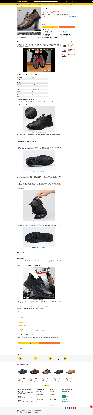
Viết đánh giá (50, 343)
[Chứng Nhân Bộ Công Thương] (64, 401)
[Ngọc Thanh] (27, 308)
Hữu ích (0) (20, 325)
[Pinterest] (73, 408)
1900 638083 (39, 391)
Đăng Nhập (67, 1)
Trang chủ (52, 391)
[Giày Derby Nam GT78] (64, 46)
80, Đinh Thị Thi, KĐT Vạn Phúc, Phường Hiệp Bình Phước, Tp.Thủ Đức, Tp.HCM (26, 393)
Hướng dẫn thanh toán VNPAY (40, 403)
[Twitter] (71, 408)
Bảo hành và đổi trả (40, 392)
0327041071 (20, 398)
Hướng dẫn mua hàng (40, 394)
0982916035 (20, 403)
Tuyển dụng (53, 394)
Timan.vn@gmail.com (22, 413)
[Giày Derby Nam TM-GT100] (64, 56)
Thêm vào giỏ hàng (50, 27)
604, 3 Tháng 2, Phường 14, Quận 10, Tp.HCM (25, 397)
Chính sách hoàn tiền (40, 401)
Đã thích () (38, 37)
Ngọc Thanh (30, 308)
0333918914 (20, 394)
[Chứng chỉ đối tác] (52, 403)
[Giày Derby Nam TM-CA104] (58, 371)
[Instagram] (67, 408)
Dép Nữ (39, 4)
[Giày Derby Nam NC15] (64, 51)
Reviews (61, 4)
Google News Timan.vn (54, 397)
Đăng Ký (71, 1)
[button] (40, 19)
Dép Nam (30, 4)
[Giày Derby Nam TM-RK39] (46, 371)
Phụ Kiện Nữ (51, 4)
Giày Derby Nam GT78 (71, 44)
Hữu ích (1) (20, 340)
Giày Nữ (35, 4)
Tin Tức (65, 4)
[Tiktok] (69, 408)
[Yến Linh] (18, 308)
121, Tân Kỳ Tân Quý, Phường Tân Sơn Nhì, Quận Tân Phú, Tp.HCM (25, 402)
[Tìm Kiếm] (57, 1)
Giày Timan (20, 4)
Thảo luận (24, 325)
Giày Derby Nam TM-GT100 (71, 54)
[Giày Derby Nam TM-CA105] (70, 371)
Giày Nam (25, 4)
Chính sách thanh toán (40, 399)
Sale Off (56, 4)
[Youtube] (75, 408)
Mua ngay (67, 27)
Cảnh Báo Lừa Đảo (71, 4)
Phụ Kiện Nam (45, 4)
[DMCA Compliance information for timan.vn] (69, 401)
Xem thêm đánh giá (28, 343)
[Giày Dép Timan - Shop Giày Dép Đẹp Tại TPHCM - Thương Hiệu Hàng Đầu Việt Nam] (22, 1)
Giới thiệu (52, 392)
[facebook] (65, 408)
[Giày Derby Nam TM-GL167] (22, 371)
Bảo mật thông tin (39, 397)
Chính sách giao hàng (40, 396)
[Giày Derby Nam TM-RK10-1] (29, 19)
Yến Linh (20, 308)
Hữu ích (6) (20, 332)
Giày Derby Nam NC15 (71, 49)
